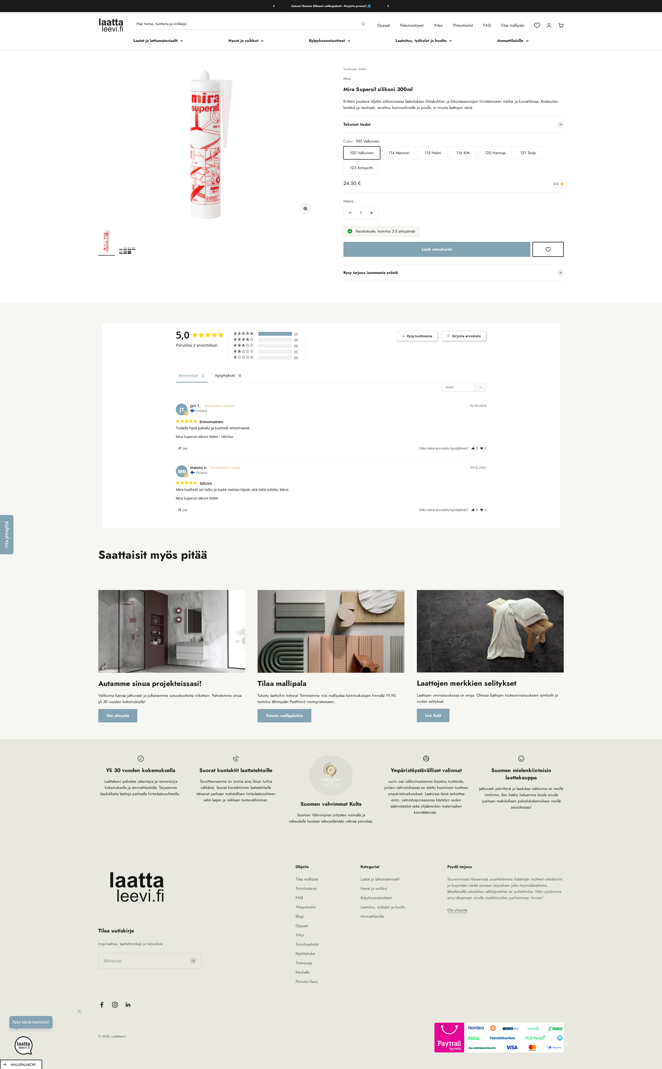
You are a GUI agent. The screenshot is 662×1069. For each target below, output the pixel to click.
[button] (475, 448)
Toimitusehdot (307, 944)
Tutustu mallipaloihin (284, 716)
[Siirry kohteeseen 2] (127, 251)
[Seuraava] (388, 6)
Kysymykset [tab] (225, 375)
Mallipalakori (23, 1064)
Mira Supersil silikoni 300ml (197, 436)
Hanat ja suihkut (243, 40)
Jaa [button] (184, 448)
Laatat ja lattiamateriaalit (155, 40)
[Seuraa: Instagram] (114, 1004)
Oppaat (383, 25)
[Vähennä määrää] (350, 213)
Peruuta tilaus (307, 981)
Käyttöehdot (305, 953)
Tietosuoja (304, 963)
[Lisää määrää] (371, 213)
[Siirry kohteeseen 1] (106, 242)
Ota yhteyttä (118, 716)
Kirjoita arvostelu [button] (466, 336)
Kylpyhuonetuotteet (327, 40)
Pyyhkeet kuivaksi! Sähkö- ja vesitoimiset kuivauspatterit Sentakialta (331, 6)
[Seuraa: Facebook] (101, 1004)
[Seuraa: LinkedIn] (128, 1004)
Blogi (300, 916)
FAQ (487, 25)
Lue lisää (433, 715)
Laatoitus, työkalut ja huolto (421, 40)
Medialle (303, 972)
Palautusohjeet (412, 25)
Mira (347, 78)
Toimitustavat (306, 888)
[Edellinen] (274, 6)
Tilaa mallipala (512, 25)
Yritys (438, 25)
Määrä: (349, 201)
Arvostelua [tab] (188, 375)
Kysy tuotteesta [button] (419, 336)
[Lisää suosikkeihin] (548, 249)
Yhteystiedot (463, 25)
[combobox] (247, 24)
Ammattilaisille (510, 40)
